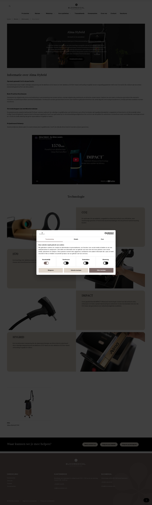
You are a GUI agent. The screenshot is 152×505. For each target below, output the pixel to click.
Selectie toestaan (76, 270)
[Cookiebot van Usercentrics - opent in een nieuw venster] (106, 233)
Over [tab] (102, 239)
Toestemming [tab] (49, 239)
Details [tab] (76, 239)
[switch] (66, 263)
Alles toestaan (101, 270)
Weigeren (51, 270)
